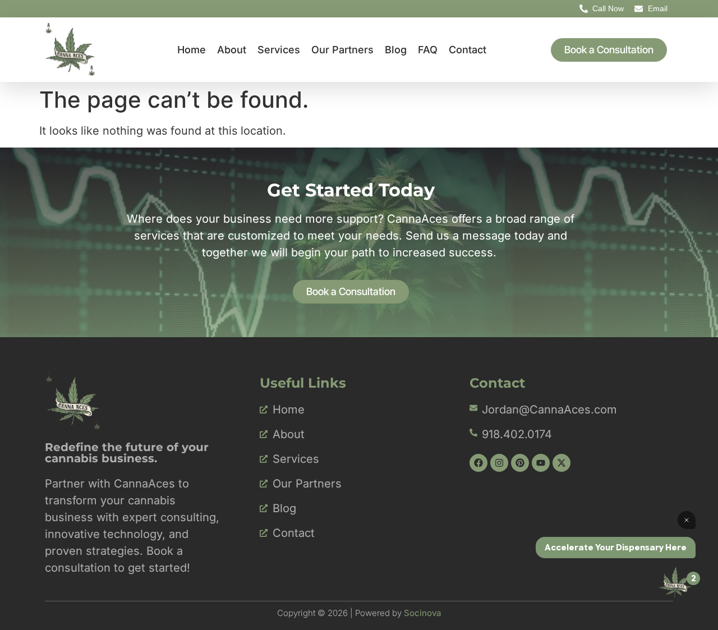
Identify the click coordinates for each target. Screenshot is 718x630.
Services (278, 50)
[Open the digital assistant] (675, 582)
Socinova (422, 613)
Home (191, 50)
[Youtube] (541, 463)
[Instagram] (499, 463)
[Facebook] (478, 463)
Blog (396, 50)
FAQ (428, 50)
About (231, 50)
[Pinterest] (520, 463)
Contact (467, 50)
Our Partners (342, 50)
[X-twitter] (561, 463)
